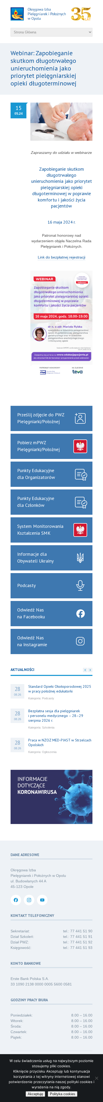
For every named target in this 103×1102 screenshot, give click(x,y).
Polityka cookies (62, 1094)
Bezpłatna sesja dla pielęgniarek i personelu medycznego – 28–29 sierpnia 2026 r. (55, 716)
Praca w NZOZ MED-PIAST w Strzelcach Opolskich (59, 742)
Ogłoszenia (49, 752)
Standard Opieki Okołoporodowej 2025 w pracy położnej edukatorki (59, 689)
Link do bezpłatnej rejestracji (61, 257)
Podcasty (48, 698)
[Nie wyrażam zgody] (96, 1078)
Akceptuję (35, 1094)
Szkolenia (48, 727)
